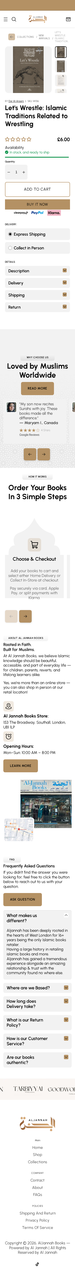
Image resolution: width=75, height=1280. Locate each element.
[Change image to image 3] (61, 80)
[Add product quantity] (24, 172)
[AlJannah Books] (38, 19)
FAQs (37, 1194)
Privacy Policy (37, 1220)
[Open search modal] (14, 19)
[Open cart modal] (68, 19)
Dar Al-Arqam (16, 101)
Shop (37, 1154)
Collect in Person (29, 247)
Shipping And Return (38, 1213)
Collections (37, 1161)
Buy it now (37, 204)
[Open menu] (5, 19)
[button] (25, 616)
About (37, 1187)
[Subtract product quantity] (8, 172)
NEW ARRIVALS (44, 37)
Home (37, 1147)
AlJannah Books (51, 1243)
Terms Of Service (37, 1227)
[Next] (44, 454)
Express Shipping (29, 234)
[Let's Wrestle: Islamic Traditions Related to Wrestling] (28, 69)
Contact (37, 1180)
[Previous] (30, 454)
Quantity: (10, 161)
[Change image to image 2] (61, 66)
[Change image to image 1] (61, 52)
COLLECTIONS (25, 36)
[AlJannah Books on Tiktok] (37, 1265)
